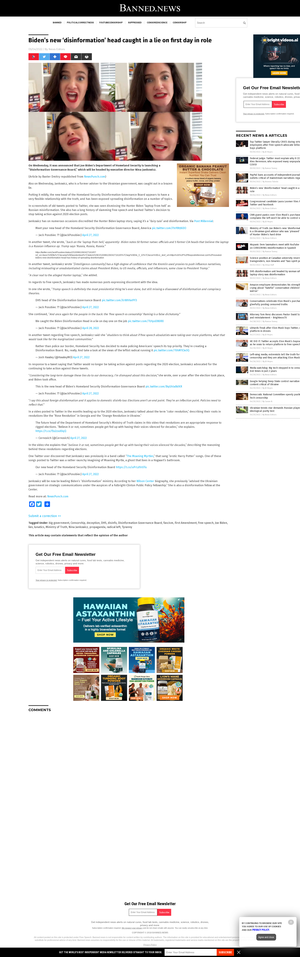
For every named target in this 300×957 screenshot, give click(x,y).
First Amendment (186, 522)
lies (30, 527)
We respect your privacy (132, 928)
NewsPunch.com (94, 176)
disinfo (112, 522)
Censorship (78, 522)
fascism (168, 522)
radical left (113, 527)
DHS (103, 522)
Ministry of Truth (56, 527)
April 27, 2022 (90, 235)
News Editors (57, 49)
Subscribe (225, 952)
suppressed (134, 22)
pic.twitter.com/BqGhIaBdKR (163, 386)
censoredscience (157, 22)
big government (59, 522)
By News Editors (270, 195)
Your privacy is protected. (46, 580)
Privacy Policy (150, 945)
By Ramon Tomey (269, 168)
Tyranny (127, 527)
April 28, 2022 (90, 328)
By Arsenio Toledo (270, 182)
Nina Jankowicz (78, 527)
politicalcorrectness (80, 22)
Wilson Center (145, 481)
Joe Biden (221, 522)
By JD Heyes (267, 152)
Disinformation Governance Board (140, 522)
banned (57, 22)
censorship (179, 22)
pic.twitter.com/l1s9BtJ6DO (169, 228)
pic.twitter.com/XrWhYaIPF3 (119, 300)
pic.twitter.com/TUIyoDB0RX (146, 321)
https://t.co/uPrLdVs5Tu (131, 467)
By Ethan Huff (268, 265)
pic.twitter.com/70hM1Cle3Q (171, 350)
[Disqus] (128, 758)
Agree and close (266, 937)
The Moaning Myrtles (140, 456)
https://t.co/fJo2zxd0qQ (50, 431)
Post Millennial (203, 221)
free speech (206, 522)
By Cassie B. (267, 401)
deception (93, 522)
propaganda (97, 527)
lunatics (39, 527)
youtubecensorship (111, 22)
